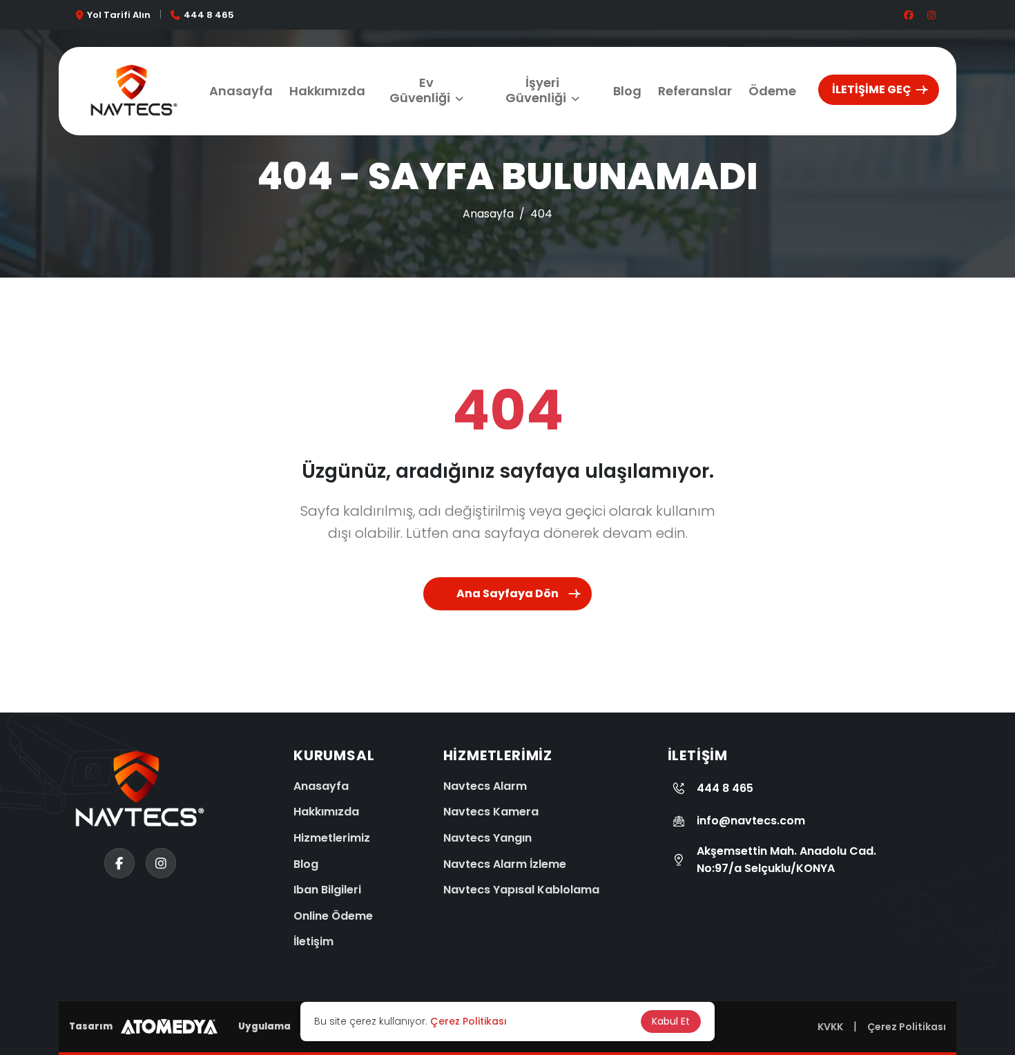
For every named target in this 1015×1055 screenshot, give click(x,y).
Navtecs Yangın (487, 838)
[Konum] (27, 913)
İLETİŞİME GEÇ (871, 89)
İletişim (313, 941)
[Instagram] (27, 965)
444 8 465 (209, 14)
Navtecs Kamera (491, 812)
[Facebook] (27, 1017)
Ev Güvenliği (419, 90)
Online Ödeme (333, 916)
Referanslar (695, 90)
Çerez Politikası (906, 1027)
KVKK (830, 1027)
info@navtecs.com (751, 821)
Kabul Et (671, 1021)
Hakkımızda (327, 90)
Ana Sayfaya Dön (507, 593)
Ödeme (772, 90)
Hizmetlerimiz (331, 838)
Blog (627, 90)
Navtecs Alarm (485, 786)
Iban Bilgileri (327, 890)
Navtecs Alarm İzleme (504, 864)
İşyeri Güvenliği (535, 90)
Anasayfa (241, 90)
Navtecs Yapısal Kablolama (521, 890)
